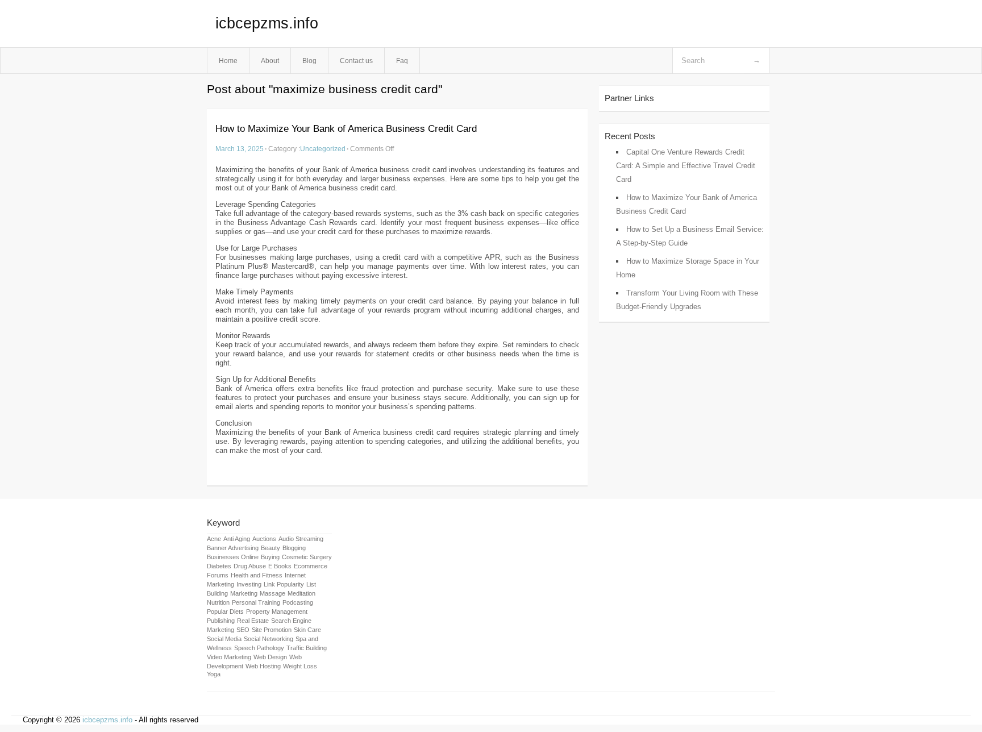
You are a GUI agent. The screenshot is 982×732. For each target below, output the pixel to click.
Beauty (270, 547)
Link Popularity (284, 584)
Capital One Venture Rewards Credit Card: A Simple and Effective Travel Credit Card (685, 166)
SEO (242, 629)
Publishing (221, 620)
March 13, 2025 (239, 148)
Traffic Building (306, 647)
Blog (309, 60)
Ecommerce (310, 566)
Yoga (213, 674)
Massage (272, 593)
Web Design (270, 657)
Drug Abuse (250, 566)
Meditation (301, 593)
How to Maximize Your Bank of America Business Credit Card (346, 128)
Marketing (243, 593)
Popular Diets (225, 611)
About (270, 60)
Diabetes (219, 566)
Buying (270, 557)
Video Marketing (229, 657)
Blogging (294, 547)
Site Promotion (272, 629)
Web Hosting (263, 666)
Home (228, 60)
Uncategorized (323, 148)
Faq (402, 60)
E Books (280, 566)
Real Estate (253, 620)
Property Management (276, 611)
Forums (217, 575)
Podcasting (297, 602)
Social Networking (268, 638)
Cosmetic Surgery (307, 557)
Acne (214, 538)
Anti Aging (236, 538)
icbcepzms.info (266, 23)
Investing (248, 584)
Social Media (224, 638)
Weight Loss (300, 666)
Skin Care (307, 629)
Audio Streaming (300, 538)
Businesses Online (233, 557)
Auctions (264, 538)
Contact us (356, 60)
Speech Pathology (259, 647)
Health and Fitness (256, 575)
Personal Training (256, 602)
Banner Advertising (233, 547)
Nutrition (218, 602)
